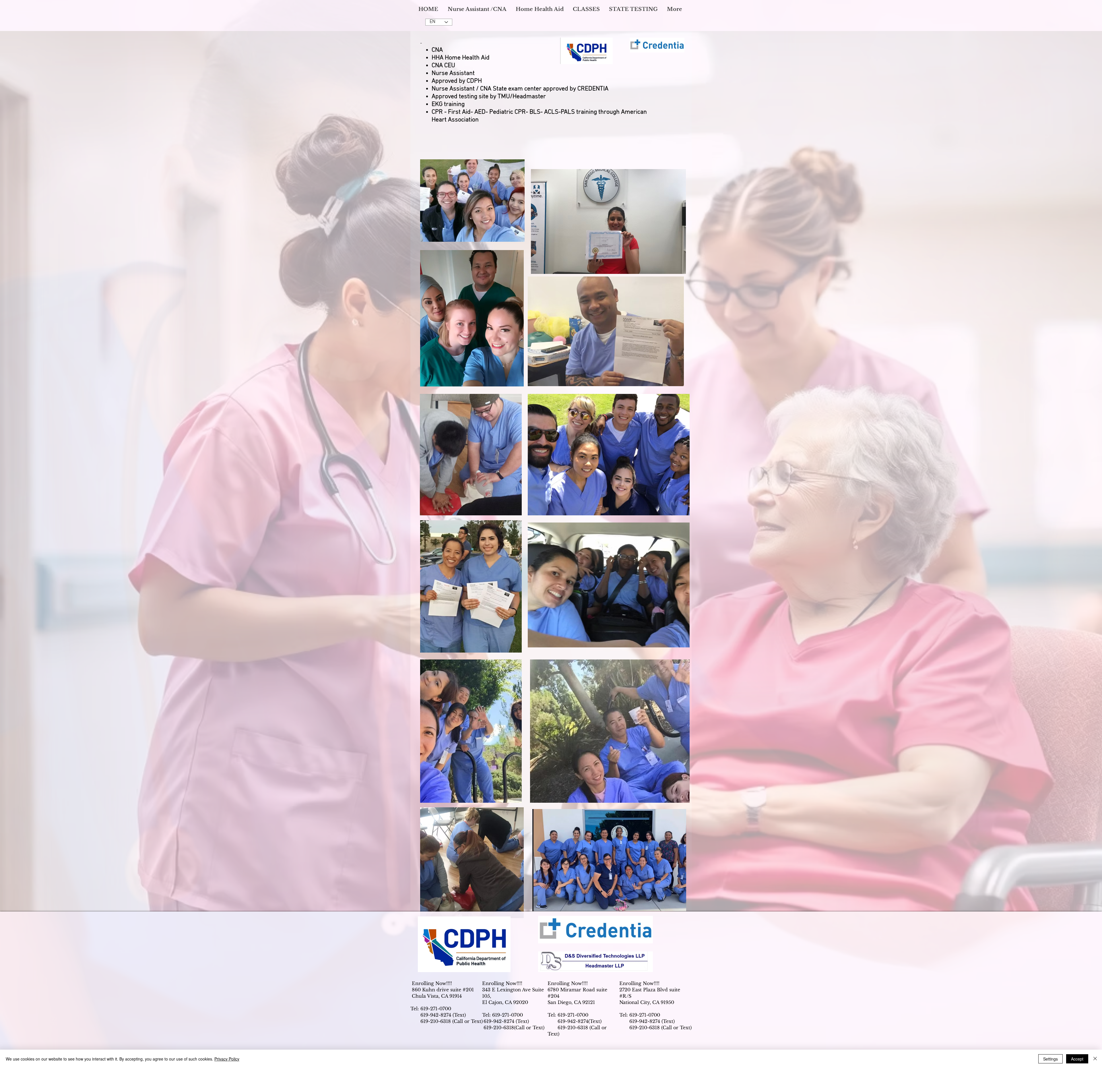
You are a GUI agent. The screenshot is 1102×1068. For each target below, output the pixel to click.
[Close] (1095, 1058)
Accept (1077, 1059)
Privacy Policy (226, 1059)
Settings (1050, 1059)
